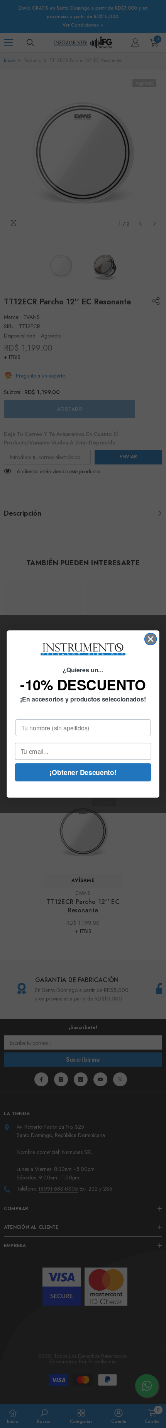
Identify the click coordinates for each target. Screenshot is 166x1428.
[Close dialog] (151, 639)
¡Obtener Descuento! (83, 772)
